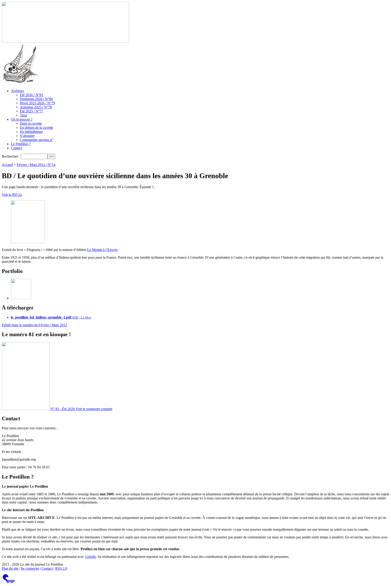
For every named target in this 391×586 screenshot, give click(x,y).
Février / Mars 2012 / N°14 (36, 165)
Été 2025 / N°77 (31, 111)
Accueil (7, 165)
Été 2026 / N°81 (31, 95)
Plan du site (10, 568)
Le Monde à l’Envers (102, 250)
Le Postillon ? (21, 144)
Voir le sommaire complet (94, 409)
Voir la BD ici (12, 195)
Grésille (90, 557)
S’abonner (27, 136)
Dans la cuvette (31, 123)
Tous (23, 115)
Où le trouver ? (21, 119)
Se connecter (30, 568)
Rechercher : (11, 156)
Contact (16, 148)
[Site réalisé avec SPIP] (8, 582)
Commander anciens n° (36, 140)
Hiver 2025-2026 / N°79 (37, 103)
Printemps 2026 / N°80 (36, 99)
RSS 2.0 (61, 568)
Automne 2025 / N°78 (36, 107)
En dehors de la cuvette (36, 127)
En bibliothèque (31, 132)
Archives (17, 91)
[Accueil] (65, 41)
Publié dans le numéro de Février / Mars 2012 (34, 325)
